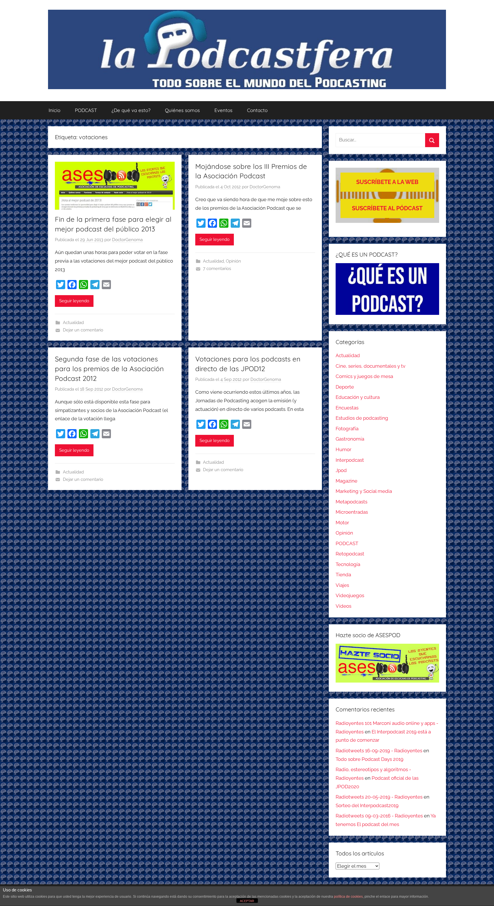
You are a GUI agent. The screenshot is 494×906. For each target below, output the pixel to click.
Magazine (346, 481)
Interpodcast (350, 460)
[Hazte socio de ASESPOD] (387, 663)
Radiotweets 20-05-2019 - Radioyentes (379, 797)
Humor (343, 449)
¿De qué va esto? (130, 110)
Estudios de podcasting (362, 418)
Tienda (343, 574)
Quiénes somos (182, 110)
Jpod (341, 470)
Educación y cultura (358, 397)
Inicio (54, 110)
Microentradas (352, 512)
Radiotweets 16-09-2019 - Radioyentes (379, 750)
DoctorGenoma (127, 239)
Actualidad (73, 322)
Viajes (342, 585)
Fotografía (347, 428)
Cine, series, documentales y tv (370, 366)
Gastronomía (350, 439)
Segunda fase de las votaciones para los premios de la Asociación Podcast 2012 (109, 368)
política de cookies (348, 897)
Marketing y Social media (364, 491)
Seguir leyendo (74, 300)
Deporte (345, 387)
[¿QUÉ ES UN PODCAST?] (387, 289)
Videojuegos (350, 595)
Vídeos (343, 606)
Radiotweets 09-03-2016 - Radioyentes (379, 816)
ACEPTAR (247, 901)
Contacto (257, 110)
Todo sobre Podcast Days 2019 (369, 759)
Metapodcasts (351, 502)
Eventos (223, 110)
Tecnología (348, 564)
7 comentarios (217, 268)
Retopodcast (350, 554)
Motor (342, 522)
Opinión (233, 261)
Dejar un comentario (83, 330)
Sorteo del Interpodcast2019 (367, 805)
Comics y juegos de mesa (364, 376)
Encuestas (347, 408)
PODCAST (86, 110)
